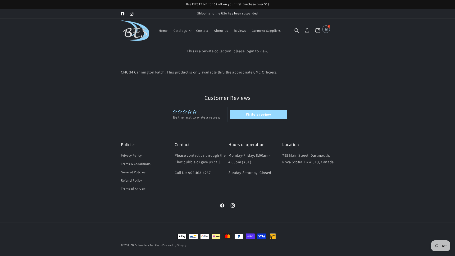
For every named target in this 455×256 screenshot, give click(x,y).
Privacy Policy (131, 155)
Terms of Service (133, 189)
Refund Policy (131, 180)
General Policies (133, 172)
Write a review (258, 114)
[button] (182, 31)
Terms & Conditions (136, 164)
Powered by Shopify (174, 245)
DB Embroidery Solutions (146, 245)
